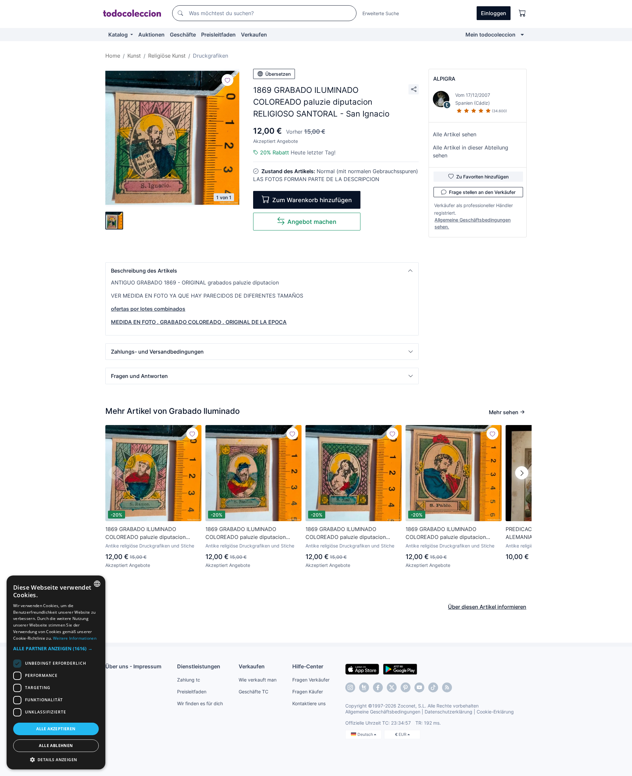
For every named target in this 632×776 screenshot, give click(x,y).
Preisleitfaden (218, 34)
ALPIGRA (444, 78)
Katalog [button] (118, 34)
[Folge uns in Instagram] (350, 687)
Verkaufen (254, 34)
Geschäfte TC (253, 691)
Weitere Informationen (74, 638)
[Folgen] (227, 80)
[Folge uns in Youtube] (419, 687)
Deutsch (365, 734)
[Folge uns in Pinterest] (405, 687)
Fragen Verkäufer (310, 679)
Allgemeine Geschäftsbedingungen (382, 711)
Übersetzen (278, 74)
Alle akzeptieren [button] (55, 729)
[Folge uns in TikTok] (433, 687)
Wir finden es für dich (200, 703)
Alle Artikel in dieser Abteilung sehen (470, 151)
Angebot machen (311, 221)
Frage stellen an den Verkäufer (482, 192)
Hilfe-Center (307, 666)
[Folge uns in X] (392, 687)
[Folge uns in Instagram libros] (364, 687)
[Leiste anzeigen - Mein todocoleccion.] (522, 34)
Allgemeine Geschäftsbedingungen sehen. (472, 223)
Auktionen (151, 34)
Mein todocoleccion (490, 34)
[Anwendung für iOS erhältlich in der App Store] (362, 668)
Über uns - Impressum (133, 666)
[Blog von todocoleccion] (447, 687)
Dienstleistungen (198, 666)
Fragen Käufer (307, 691)
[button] (262, 271)
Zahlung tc (188, 679)
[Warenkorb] (522, 13)
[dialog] (56, 672)
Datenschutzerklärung (448, 711)
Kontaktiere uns (309, 703)
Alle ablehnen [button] (56, 745)
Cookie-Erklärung (495, 711)
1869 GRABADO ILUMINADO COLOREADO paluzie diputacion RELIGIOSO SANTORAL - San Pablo (449, 533)
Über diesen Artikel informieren (487, 606)
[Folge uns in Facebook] (378, 687)
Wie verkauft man (257, 679)
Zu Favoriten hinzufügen (482, 176)
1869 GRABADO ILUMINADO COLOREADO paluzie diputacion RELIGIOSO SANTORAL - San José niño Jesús (348, 533)
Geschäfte (183, 34)
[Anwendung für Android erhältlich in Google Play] (400, 668)
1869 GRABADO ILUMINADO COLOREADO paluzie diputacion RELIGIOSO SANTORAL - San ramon (150, 533)
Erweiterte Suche (380, 13)
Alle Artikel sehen (454, 134)
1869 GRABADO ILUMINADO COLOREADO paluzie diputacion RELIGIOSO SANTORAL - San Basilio (250, 533)
